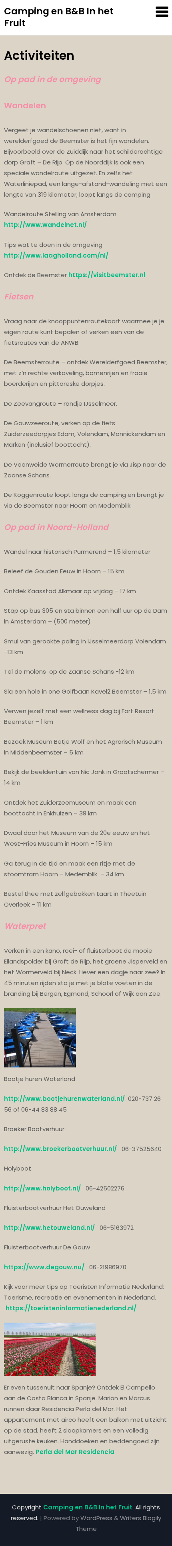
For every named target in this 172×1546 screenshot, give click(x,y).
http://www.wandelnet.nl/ (45, 225)
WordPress (96, 1518)
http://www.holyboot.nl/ (43, 1188)
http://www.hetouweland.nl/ (50, 1228)
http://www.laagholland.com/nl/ (56, 255)
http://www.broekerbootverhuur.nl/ (60, 1149)
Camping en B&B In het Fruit (59, 17)
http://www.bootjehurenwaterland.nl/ (64, 1099)
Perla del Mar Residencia (75, 1452)
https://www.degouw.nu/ (45, 1267)
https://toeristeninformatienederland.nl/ (71, 1308)
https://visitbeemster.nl (106, 275)
